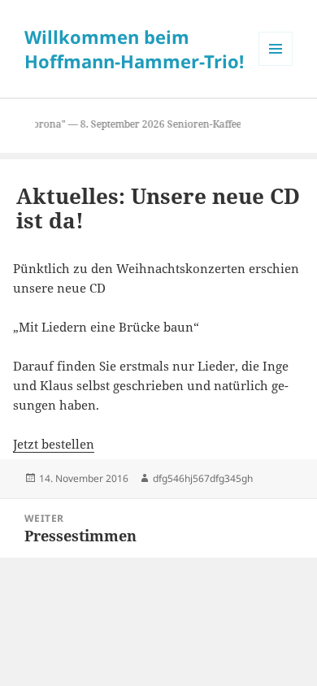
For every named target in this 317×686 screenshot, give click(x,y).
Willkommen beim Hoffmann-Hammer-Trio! (134, 48)
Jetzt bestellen (53, 444)
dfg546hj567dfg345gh (203, 478)
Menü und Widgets (276, 65)
